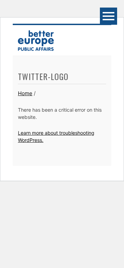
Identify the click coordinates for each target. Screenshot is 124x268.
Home (25, 93)
